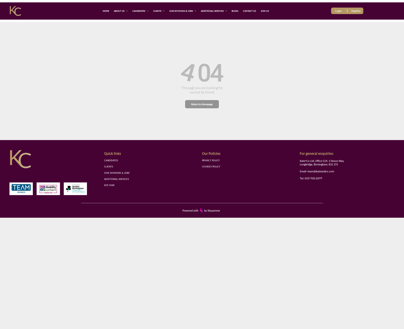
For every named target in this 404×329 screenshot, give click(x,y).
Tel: (302, 178)
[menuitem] (106, 11)
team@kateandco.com (321, 171)
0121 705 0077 (313, 178)
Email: (303, 171)
